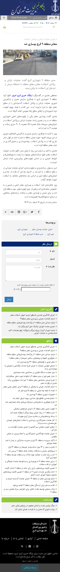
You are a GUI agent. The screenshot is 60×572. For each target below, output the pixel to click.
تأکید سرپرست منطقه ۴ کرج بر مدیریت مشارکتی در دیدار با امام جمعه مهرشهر (31, 442)
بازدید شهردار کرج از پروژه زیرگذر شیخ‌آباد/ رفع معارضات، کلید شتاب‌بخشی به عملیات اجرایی (32, 332)
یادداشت (47, 500)
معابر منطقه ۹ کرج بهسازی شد (40, 44)
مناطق (51, 18)
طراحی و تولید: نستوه (30, 561)
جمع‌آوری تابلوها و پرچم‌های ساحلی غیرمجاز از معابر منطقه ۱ (32, 358)
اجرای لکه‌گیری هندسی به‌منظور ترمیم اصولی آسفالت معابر (32, 315)
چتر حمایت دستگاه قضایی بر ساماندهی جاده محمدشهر (34, 372)
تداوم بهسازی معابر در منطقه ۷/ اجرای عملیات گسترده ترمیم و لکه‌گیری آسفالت (31, 480)
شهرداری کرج (23, 229)
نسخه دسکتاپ (30, 568)
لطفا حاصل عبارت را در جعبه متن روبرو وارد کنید (36, 285)
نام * (52, 251)
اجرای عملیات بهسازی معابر (42, 229)
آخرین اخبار (46, 309)
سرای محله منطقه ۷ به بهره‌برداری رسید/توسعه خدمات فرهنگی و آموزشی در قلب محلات (31, 463)
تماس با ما (18, 538)
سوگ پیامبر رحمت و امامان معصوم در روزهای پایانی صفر (33, 505)
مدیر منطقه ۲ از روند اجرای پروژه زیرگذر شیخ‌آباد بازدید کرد (32, 412)
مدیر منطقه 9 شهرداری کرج (33, 234)
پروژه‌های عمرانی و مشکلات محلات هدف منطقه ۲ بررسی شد (31, 451)
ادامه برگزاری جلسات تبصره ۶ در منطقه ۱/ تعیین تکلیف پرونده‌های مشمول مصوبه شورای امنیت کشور (30, 473)
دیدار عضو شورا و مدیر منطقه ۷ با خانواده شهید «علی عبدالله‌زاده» (30, 376)
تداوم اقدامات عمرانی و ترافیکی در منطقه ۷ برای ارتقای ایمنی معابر (29, 386)
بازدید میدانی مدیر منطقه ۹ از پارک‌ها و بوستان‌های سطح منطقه (31, 322)
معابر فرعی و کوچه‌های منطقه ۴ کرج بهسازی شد (36, 362)
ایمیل (52, 259)
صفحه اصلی (42, 538)
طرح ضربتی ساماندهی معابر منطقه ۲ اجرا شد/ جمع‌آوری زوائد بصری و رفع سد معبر (32, 382)
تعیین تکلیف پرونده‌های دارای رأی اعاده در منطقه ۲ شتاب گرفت (30, 468)
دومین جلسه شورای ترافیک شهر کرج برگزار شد (36, 326)
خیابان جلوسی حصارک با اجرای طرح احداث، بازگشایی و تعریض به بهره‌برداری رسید (30, 367)
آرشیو (30, 538)
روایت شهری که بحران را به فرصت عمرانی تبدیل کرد (35, 509)
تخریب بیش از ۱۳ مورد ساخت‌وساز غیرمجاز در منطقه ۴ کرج (31, 447)
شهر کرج (51, 234)
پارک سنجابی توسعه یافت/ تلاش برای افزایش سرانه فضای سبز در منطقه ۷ (30, 491)
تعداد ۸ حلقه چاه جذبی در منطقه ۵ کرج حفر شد (36, 390)
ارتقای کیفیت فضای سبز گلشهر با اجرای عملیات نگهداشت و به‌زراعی (32, 428)
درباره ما (5, 538)
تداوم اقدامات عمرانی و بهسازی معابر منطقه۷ (37, 318)
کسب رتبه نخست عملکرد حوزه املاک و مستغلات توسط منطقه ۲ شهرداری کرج (31, 456)
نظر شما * (50, 266)
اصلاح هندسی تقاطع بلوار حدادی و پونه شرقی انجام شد (34, 398)
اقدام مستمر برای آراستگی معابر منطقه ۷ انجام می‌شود (34, 485)
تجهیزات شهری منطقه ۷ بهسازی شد (40, 394)
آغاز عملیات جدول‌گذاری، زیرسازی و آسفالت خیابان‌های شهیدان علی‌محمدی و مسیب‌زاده (32, 422)
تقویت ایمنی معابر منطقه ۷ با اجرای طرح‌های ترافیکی (34, 408)
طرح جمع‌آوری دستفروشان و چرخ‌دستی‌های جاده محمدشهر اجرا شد (31, 403)
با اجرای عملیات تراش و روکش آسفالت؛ (40, 39)
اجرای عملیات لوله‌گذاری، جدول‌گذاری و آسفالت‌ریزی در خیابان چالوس (32, 435)
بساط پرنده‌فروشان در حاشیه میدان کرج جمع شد (36, 416)
